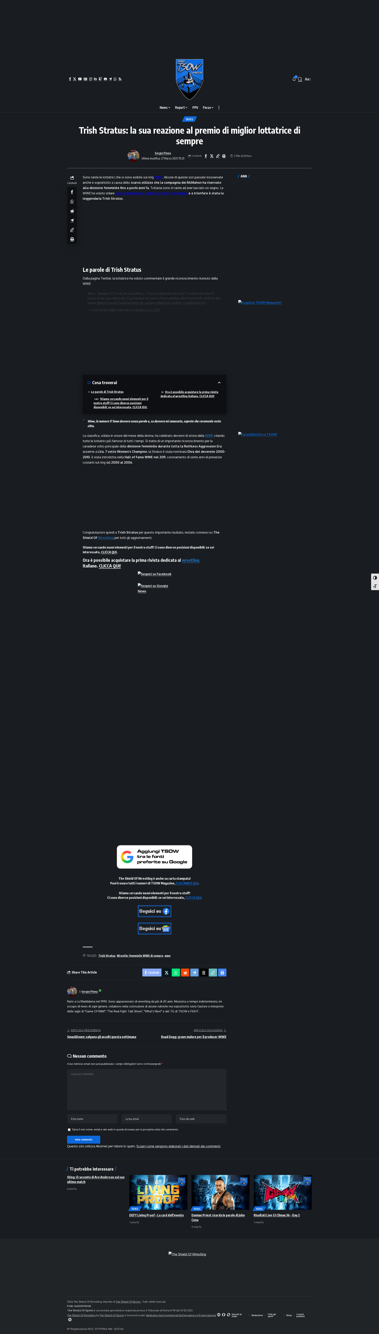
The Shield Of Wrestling (81, 1315)
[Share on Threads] (204, 972)
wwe (168, 955)
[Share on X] (212, 156)
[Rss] (120, 78)
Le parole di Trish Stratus (107, 391)
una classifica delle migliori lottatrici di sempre (151, 193)
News (189, 118)
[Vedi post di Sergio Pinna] (133, 156)
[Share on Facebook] (205, 156)
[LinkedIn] (95, 78)
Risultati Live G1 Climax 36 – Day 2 (277, 1215)
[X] (74, 78)
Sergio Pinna (163, 153)
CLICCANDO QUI (187, 883)
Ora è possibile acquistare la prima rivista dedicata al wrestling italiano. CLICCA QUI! (189, 394)
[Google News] (85, 78)
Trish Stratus (106, 955)
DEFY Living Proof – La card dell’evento (156, 1215)
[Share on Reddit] (72, 210)
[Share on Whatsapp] (72, 201)
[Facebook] (70, 78)
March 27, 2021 (149, 310)
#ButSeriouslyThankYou (114, 303)
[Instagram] (90, 78)
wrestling (190, 560)
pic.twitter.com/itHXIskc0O (186, 303)
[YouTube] (80, 78)
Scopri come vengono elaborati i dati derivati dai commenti (178, 1146)
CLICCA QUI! (110, 565)
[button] (300, 79)
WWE (158, 177)
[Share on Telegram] (72, 220)
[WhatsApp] (115, 78)
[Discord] (105, 78)
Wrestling (106, 538)
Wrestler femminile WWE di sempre (140, 955)
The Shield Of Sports (128, 1301)
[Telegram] (110, 78)
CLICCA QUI (109, 552)
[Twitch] (100, 78)
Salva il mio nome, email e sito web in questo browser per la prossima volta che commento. (125, 1129)
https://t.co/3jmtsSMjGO (149, 303)
